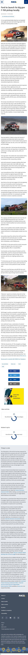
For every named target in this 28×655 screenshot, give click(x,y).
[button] (2, 2)
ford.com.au (23, 355)
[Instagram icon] (14, 618)
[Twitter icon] (6, 618)
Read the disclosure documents (12, 518)
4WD (3, 366)
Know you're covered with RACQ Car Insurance (13, 359)
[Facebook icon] (2, 618)
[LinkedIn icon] (18, 618)
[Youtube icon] (10, 618)
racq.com (20, 586)
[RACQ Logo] (23, 595)
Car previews (5, 364)
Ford (19, 364)
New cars (13, 364)
